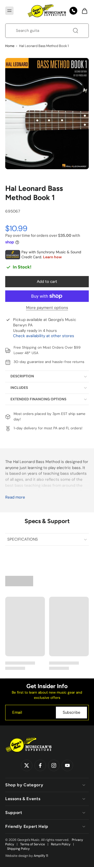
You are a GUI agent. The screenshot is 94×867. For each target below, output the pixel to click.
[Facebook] (40, 765)
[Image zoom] (47, 113)
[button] (9, 11)
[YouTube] (67, 765)
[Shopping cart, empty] (83, 10)
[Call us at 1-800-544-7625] (73, 11)
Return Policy (60, 844)
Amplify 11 (41, 856)
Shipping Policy (18, 849)
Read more (15, 497)
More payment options (47, 308)
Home (9, 46)
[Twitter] (26, 765)
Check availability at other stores (43, 335)
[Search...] (75, 30)
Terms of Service (32, 844)
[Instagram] (54, 765)
